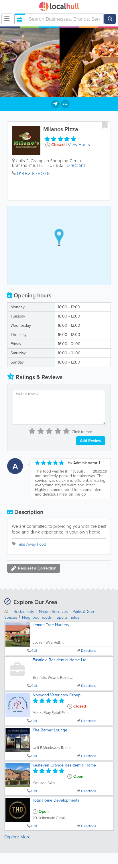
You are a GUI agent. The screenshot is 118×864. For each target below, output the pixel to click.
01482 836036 (33, 173)
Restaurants (24, 612)
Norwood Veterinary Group (56, 695)
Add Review (90, 441)
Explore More (17, 837)
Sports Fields (68, 617)
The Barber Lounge (50, 730)
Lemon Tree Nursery (51, 625)
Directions (76, 165)
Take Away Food (31, 544)
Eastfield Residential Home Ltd (59, 660)
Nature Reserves (53, 612)
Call (34, 651)
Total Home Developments (56, 800)
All (6, 612)
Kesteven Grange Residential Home (64, 765)
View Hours (79, 145)
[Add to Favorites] (105, 125)
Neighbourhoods (37, 617)
